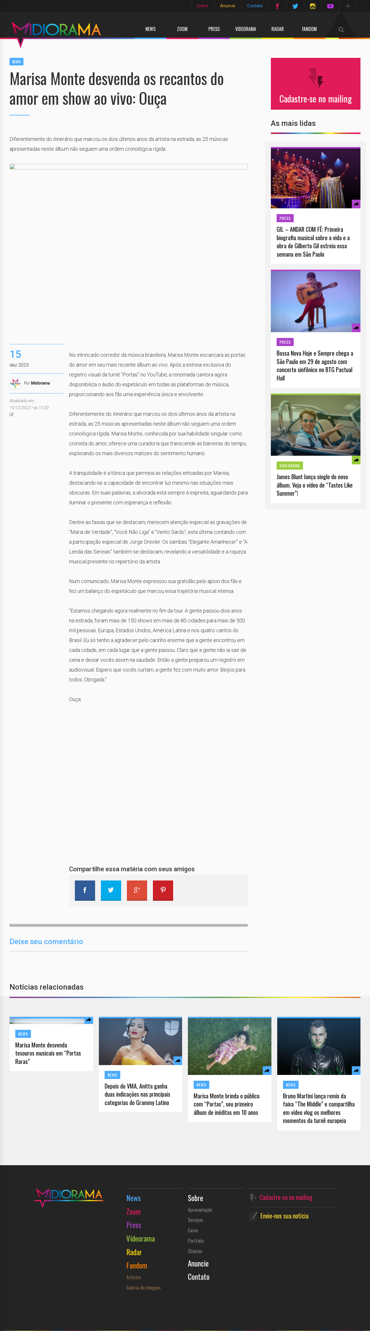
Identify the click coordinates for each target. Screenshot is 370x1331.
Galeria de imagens (143, 1287)
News (150, 28)
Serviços (195, 1219)
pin (163, 890)
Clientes (195, 1251)
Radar (277, 28)
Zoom (182, 28)
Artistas (133, 1277)
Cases (193, 1230)
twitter (111, 890)
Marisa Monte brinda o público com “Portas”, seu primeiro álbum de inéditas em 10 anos (227, 1104)
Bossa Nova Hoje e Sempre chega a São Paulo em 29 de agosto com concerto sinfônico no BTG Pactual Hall (315, 365)
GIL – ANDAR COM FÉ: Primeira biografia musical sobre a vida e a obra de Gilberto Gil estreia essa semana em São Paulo (313, 241)
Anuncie (227, 5)
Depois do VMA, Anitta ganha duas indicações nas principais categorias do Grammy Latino (137, 1094)
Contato (255, 5)
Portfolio (196, 1240)
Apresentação (200, 1209)
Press (214, 28)
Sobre (202, 5)
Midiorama (40, 383)
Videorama (245, 28)
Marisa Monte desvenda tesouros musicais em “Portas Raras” (48, 1053)
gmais (137, 890)
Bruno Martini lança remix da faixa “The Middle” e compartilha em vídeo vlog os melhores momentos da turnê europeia (319, 1108)
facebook (85, 890)
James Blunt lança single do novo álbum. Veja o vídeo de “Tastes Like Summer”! (315, 485)
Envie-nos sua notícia (284, 1215)
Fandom (309, 28)
